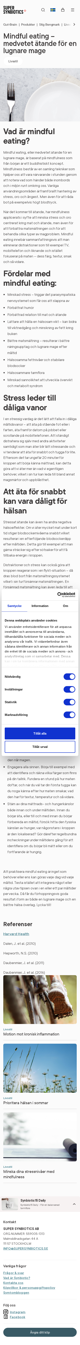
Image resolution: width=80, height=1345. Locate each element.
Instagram (17, 1312)
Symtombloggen (16, 1292)
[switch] (69, 689)
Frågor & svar (13, 1273)
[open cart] (63, 10)
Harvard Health (16, 933)
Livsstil (13, 61)
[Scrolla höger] (71, 24)
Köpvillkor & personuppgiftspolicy (29, 1288)
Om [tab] (65, 606)
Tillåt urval (40, 746)
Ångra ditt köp (40, 1332)
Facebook (17, 1317)
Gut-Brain (11, 24)
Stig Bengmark (50, 24)
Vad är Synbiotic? (16, 1278)
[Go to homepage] (14, 10)
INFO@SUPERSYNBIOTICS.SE (25, 1248)
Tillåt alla (39, 733)
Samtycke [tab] (14, 606)
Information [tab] (40, 606)
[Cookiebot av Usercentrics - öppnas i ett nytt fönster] (57, 594)
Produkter (29, 24)
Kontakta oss (13, 1283)
